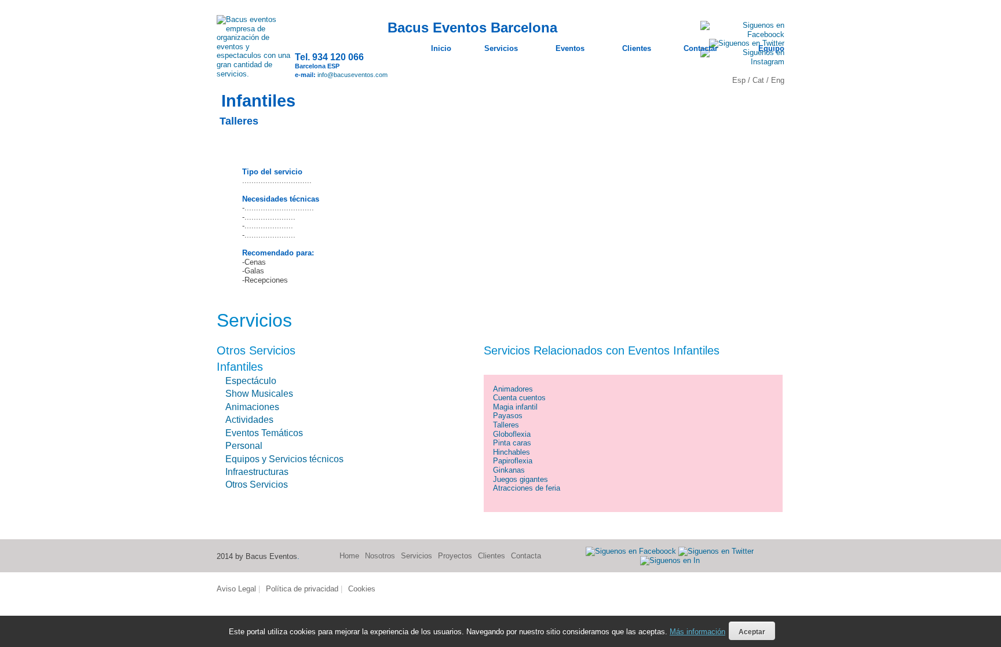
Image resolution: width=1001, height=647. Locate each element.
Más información (697, 631)
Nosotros (380, 555)
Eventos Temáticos (264, 433)
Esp (740, 80)
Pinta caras (512, 442)
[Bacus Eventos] (256, 74)
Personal (243, 446)
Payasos (508, 415)
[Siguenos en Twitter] (716, 550)
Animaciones (252, 407)
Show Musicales (259, 394)
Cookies (361, 588)
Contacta (526, 555)
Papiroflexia (512, 460)
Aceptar (752, 632)
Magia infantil (515, 407)
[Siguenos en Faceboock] (631, 550)
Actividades (249, 420)
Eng (777, 80)
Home (349, 555)
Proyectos (455, 555)
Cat (759, 80)
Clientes (491, 555)
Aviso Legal (236, 588)
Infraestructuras (256, 472)
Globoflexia (512, 434)
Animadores (513, 389)
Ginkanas (509, 470)
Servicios (416, 555)
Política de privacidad (302, 588)
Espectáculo (250, 381)
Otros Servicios (256, 484)
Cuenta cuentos (519, 397)
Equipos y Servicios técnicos (284, 459)
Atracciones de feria (526, 488)
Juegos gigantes (520, 479)
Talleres (506, 425)
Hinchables (511, 452)
